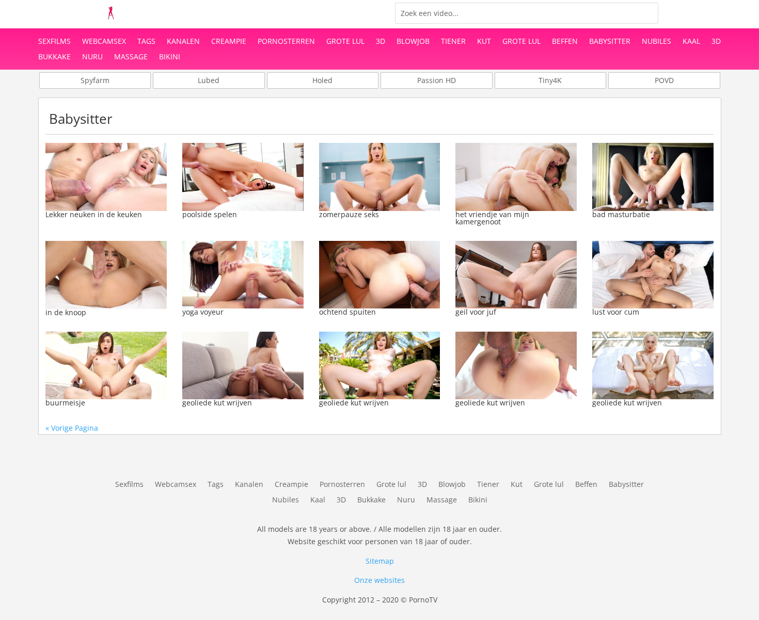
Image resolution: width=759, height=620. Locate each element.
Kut (484, 42)
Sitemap (380, 561)
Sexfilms (54, 42)
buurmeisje (65, 402)
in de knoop (65, 312)
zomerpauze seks (349, 214)
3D (380, 42)
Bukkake (54, 57)
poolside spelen (209, 214)
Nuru (92, 57)
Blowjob (413, 42)
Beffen (565, 42)
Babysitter (609, 42)
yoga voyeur (203, 312)
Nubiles (656, 42)
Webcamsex (104, 42)
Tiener (453, 42)
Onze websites (379, 580)
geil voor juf (475, 312)
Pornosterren (286, 42)
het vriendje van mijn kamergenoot (492, 217)
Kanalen (183, 42)
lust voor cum (615, 312)
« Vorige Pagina (71, 428)
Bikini (169, 57)
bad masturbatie (621, 214)
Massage (131, 57)
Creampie (228, 42)
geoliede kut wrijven (217, 402)
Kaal (691, 42)
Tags (146, 42)
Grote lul (345, 42)
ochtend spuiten (347, 312)
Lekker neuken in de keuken (93, 214)
